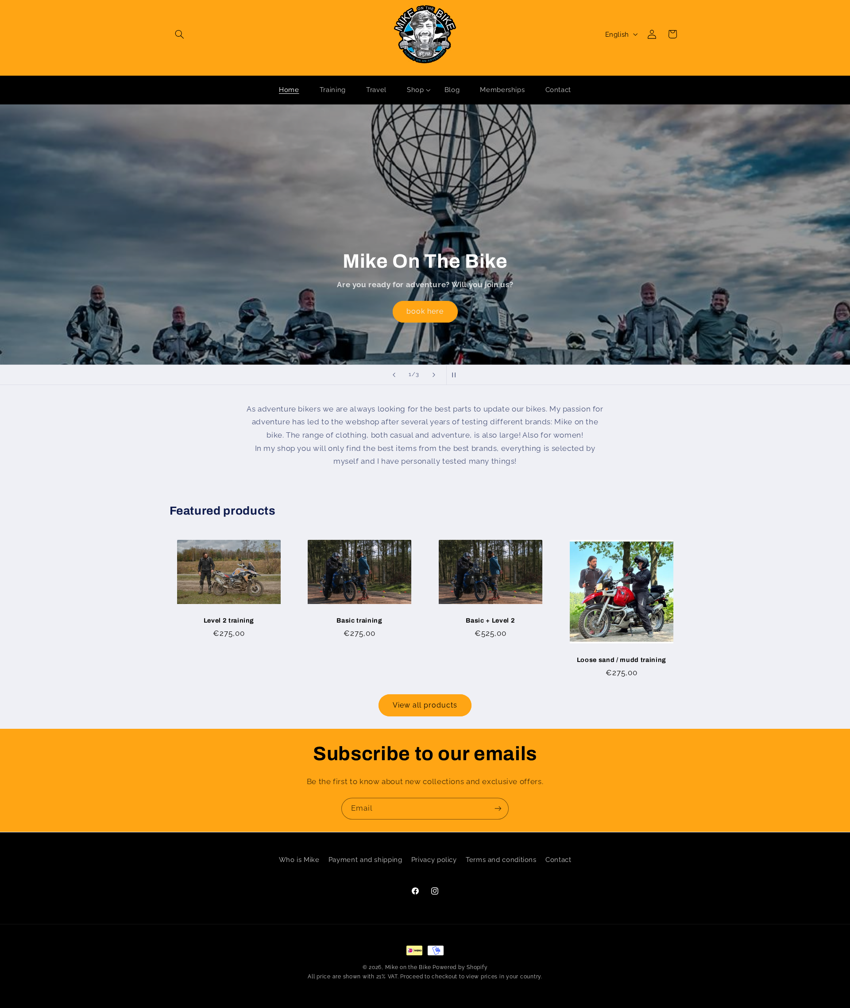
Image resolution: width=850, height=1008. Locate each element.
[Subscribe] (498, 808)
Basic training (359, 620)
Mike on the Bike (408, 967)
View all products (425, 705)
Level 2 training (228, 620)
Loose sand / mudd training (621, 660)
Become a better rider (425, 255)
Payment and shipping (365, 859)
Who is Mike (299, 859)
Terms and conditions (501, 859)
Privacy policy (434, 859)
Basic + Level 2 (490, 620)
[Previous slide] (394, 375)
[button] (180, 34)
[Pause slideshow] (456, 375)
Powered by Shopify (460, 967)
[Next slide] (434, 375)
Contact (558, 859)
